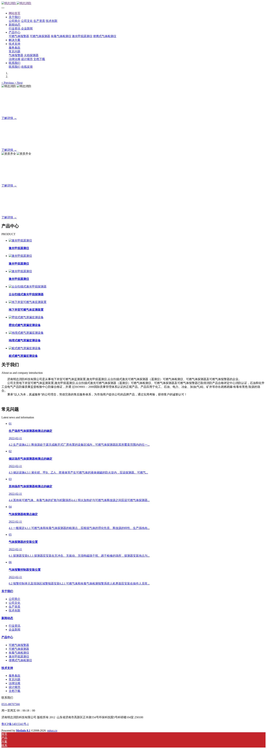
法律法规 (14, 683)
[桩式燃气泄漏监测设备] (25, 348)
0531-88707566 (10, 704)
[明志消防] (133, 3)
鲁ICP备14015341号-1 (15, 724)
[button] (8, 82)
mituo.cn (52, 730)
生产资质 (14, 606)
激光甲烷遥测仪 (19, 656)
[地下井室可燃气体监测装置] (27, 302)
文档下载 (14, 690)
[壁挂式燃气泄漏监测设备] (26, 317)
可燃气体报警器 (19, 645)
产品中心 (7, 637)
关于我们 (7, 591)
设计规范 (14, 687)
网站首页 (14, 13)
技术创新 (14, 610)
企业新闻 (14, 629)
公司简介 (14, 599)
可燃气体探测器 (19, 648)
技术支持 (7, 667)
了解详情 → (9, 118)
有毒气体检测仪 (19, 652)
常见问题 (14, 679)
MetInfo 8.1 (23, 730)
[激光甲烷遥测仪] (20, 240)
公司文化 (14, 602)
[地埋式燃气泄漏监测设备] (26, 332)
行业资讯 (14, 625)
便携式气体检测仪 (20, 660)
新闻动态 (7, 618)
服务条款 (14, 675)
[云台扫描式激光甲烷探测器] (27, 286)
